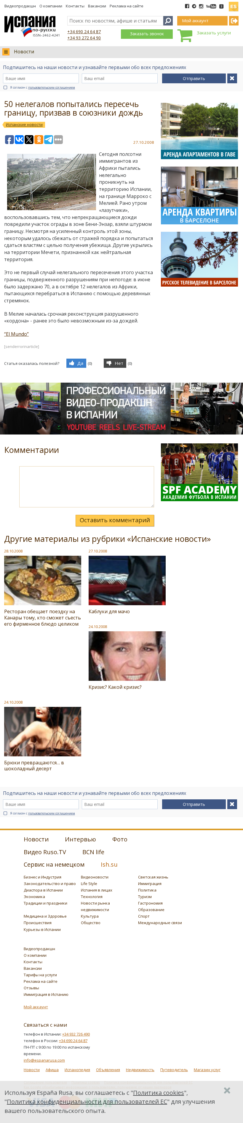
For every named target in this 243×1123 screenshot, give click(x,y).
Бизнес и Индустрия (42, 877)
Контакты (75, 6)
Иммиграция (150, 883)
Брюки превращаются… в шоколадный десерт (34, 765)
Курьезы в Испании (42, 929)
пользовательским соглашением (51, 87)
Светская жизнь (153, 877)
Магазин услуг (207, 1069)
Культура (90, 916)
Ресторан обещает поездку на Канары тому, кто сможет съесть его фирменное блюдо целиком (42, 617)
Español (233, 4)
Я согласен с (42, 87)
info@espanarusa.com (44, 1060)
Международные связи (160, 922)
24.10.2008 (98, 626)
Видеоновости (94, 877)
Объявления (108, 1069)
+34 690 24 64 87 (84, 31)
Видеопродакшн (20, 6)
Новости (24, 51)
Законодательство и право (50, 883)
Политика (147, 890)
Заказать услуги (214, 33)
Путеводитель (174, 1069)
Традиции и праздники (45, 903)
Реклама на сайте (126, 6)
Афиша (52, 1069)
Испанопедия (77, 1069)
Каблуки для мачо (109, 611)
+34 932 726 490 (76, 1034)
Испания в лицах (96, 890)
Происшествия (38, 922)
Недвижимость (140, 1069)
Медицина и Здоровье (45, 916)
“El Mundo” (16, 334)
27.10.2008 (98, 551)
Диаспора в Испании (43, 890)
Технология (92, 896)
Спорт (144, 916)
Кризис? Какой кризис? (115, 687)
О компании (50, 6)
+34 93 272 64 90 (84, 38)
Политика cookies (158, 1093)
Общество (90, 922)
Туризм (145, 896)
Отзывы (31, 988)
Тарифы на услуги (40, 974)
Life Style (89, 883)
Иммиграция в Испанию (46, 994)
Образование (151, 909)
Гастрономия (150, 903)
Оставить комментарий (115, 520)
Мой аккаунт (36, 1006)
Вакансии (97, 6)
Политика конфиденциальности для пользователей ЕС (87, 1102)
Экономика (34, 896)
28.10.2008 (13, 551)
